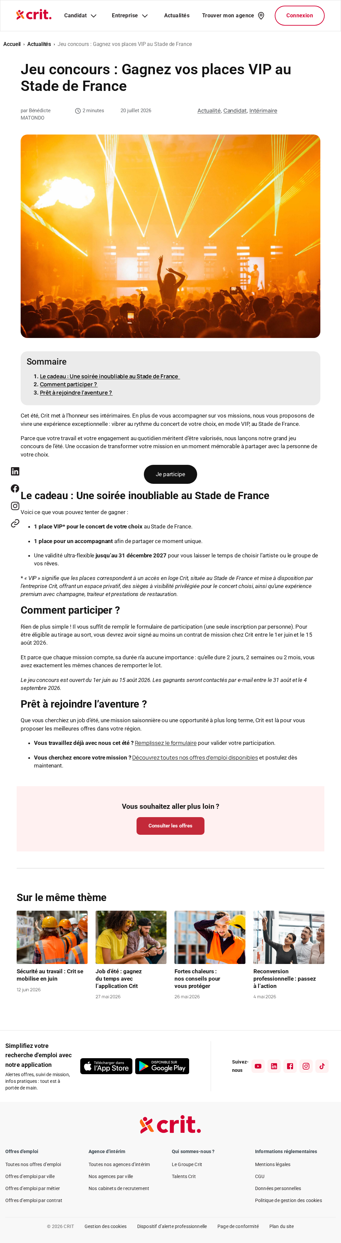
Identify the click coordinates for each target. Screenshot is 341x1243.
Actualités (39, 44)
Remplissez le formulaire (166, 743)
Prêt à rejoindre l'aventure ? (76, 392)
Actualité (209, 110)
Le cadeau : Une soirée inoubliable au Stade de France (110, 376)
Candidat (235, 110)
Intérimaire (263, 110)
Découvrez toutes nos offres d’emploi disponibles (195, 757)
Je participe (170, 474)
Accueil (12, 44)
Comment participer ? (69, 384)
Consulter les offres (170, 826)
